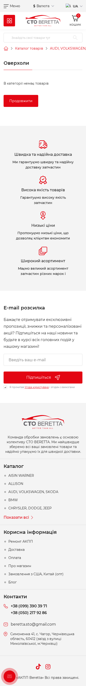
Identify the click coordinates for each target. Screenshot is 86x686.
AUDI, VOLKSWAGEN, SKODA (33, 492)
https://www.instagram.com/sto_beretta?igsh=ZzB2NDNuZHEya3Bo (48, 666)
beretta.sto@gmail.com (33, 624)
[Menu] (9, 20)
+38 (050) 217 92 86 (29, 612)
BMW (13, 500)
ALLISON (15, 484)
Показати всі (16, 517)
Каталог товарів (29, 48)
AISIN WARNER (21, 475)
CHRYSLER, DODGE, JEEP (30, 508)
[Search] (75, 37)
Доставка (16, 549)
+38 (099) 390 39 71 (29, 606)
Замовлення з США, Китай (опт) (36, 574)
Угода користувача (37, 387)
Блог (12, 582)
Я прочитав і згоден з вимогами (42, 387)
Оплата (14, 558)
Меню (14, 6)
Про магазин (19, 566)
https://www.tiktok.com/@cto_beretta (38, 666)
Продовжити (20, 101)
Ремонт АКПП (20, 541)
